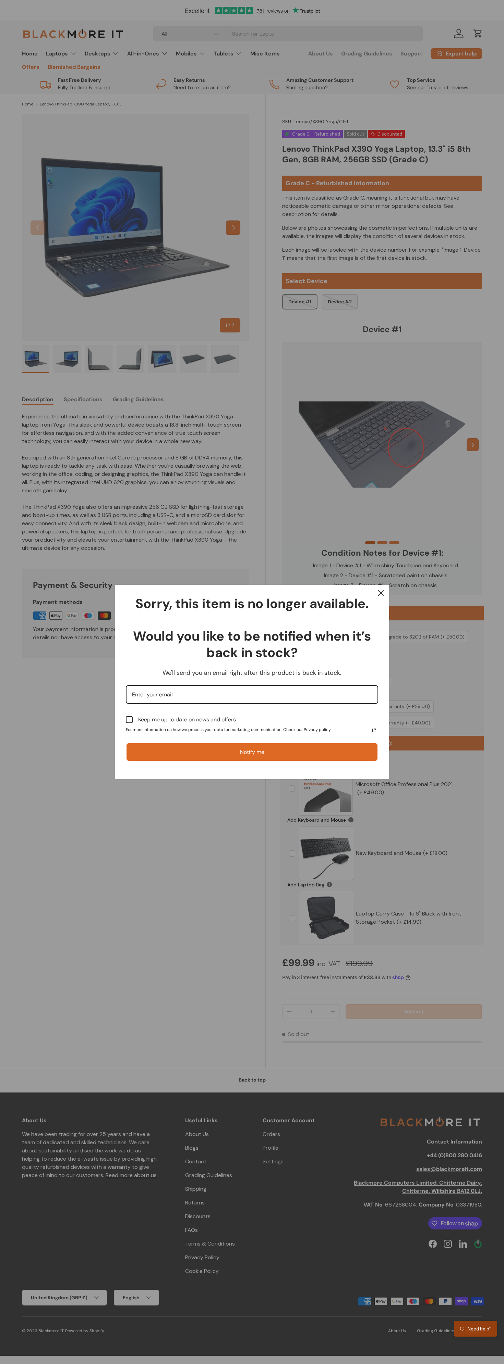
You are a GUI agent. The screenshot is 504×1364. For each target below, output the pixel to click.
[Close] (381, 593)
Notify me (252, 752)
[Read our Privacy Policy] (374, 730)
